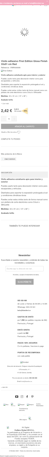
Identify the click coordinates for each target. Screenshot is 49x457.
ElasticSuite (20, 456)
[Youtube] (16, 397)
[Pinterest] (32, 397)
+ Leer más (5, 103)
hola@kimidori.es (26, 381)
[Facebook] (27, 397)
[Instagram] (22, 397)
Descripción (6, 173)
